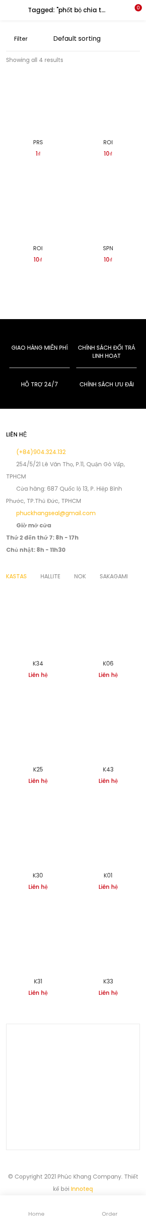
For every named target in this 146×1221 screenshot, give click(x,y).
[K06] (108, 622)
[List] (43, 39)
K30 (38, 875)
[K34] (38, 622)
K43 (108, 769)
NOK (80, 576)
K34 (38, 663)
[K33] (108, 940)
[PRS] (38, 101)
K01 (108, 875)
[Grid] (30, 39)
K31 (38, 981)
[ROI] (108, 101)
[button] (134, 10)
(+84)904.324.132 (40, 452)
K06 (108, 663)
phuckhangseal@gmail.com (55, 513)
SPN (108, 248)
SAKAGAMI (114, 576)
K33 (108, 981)
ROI (108, 142)
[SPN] (108, 207)
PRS (38, 142)
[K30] (38, 834)
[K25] (38, 728)
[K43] (108, 728)
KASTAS (16, 576)
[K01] (108, 834)
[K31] (38, 940)
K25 (38, 769)
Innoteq (82, 1189)
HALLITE (50, 576)
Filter (21, 39)
